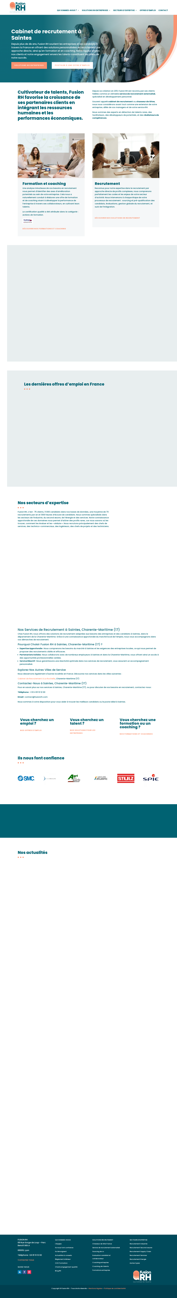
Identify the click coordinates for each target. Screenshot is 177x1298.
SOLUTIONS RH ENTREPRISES (95, 10)
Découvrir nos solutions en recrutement (117, 218)
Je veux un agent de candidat (44, 316)
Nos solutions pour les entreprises (82, 731)
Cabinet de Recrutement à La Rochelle (36, 678)
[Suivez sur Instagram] (29, 1272)
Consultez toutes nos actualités (88, 1197)
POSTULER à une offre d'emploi (72, 65)
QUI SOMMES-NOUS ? (67, 10)
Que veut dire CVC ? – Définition (38, 1177)
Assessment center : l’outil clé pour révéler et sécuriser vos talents (57, 957)
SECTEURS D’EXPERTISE (124, 10)
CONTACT (163, 10)
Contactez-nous (26, 1260)
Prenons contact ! (137, 1219)
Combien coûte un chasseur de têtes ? (42, 1067)
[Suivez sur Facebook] (24, 1272)
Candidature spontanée (89, 458)
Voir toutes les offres (40, 458)
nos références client (88, 795)
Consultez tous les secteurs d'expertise (88, 607)
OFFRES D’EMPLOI (148, 10)
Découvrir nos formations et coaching (44, 228)
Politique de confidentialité (115, 1288)
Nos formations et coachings (136, 734)
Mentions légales (95, 1288)
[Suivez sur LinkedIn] (20, 1272)
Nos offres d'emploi (31, 730)
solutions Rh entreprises (29, 65)
